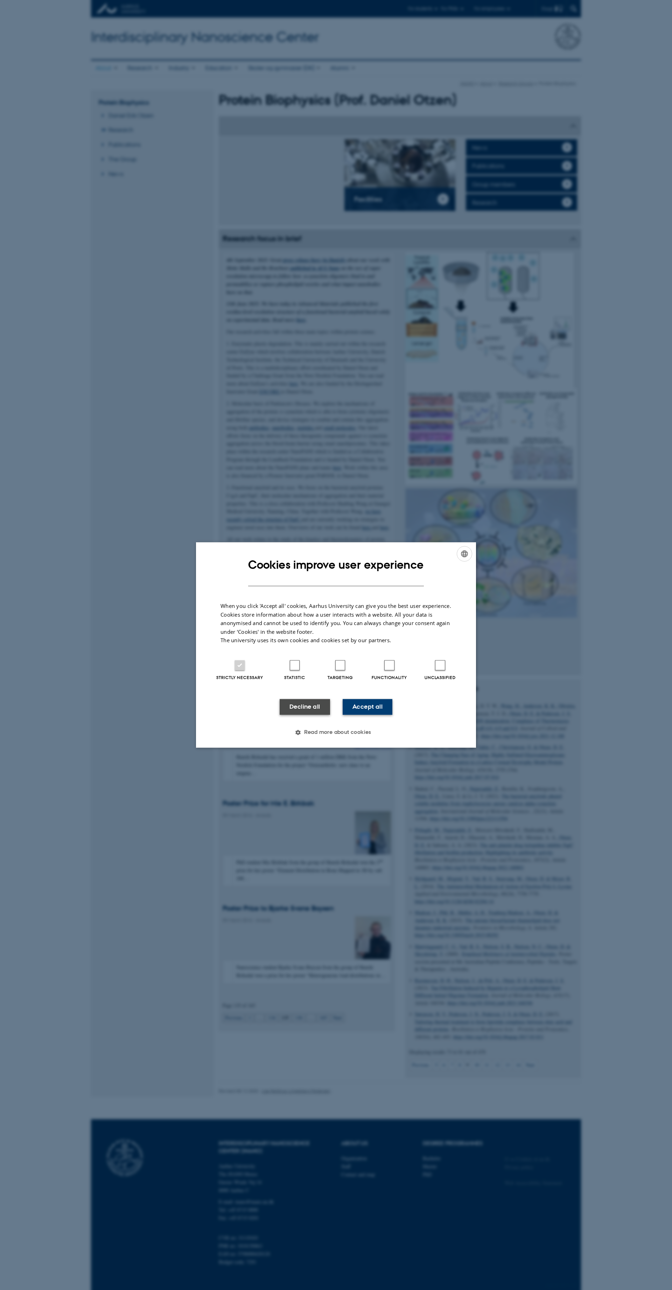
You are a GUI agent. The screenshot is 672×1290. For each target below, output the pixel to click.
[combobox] (464, 553)
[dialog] (336, 645)
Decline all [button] (304, 706)
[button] (336, 732)
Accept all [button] (367, 706)
